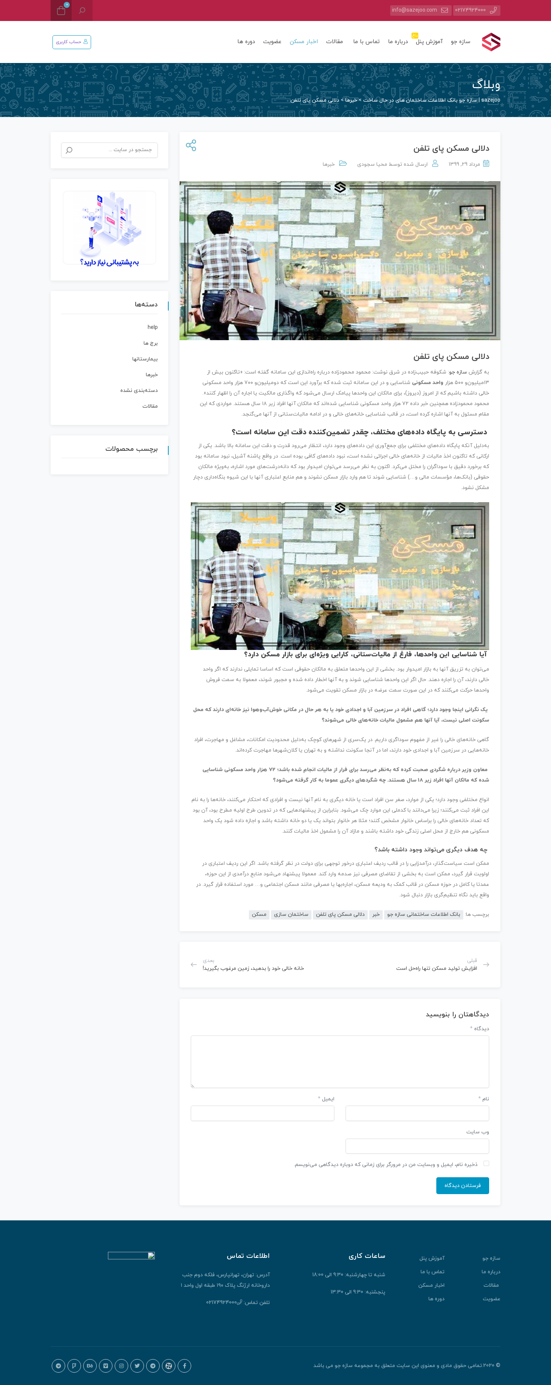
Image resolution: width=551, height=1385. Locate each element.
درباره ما (398, 42)
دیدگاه (479, 1028)
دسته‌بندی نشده (139, 390)
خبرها (329, 164)
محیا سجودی (372, 164)
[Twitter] (137, 1366)
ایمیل (326, 1099)
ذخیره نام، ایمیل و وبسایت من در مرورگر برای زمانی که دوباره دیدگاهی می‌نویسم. (386, 1164)
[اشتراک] (189, 146)
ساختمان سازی (291, 914)
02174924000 (470, 10)
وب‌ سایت (477, 1132)
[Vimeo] (105, 1366)
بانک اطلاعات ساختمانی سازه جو (423, 914)
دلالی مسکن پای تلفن (340, 914)
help (153, 327)
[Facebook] (184, 1366)
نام (483, 1099)
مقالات (335, 42)
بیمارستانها (145, 359)
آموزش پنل (428, 39)
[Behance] (90, 1366)
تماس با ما (366, 42)
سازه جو (460, 42)
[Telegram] (153, 1366)
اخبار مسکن (304, 42)
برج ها (151, 343)
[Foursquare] (74, 1366)
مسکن (259, 914)
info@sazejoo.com (414, 10)
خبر (376, 914)
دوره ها (246, 42)
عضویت (272, 42)
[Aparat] (168, 1366)
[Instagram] (121, 1366)
